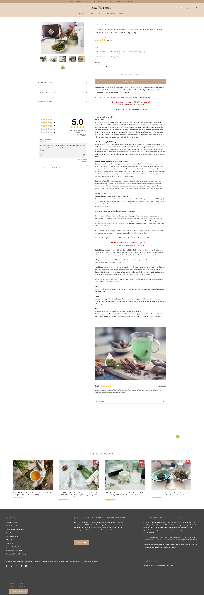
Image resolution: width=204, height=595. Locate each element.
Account (179, 7)
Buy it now (130, 82)
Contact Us (9, 533)
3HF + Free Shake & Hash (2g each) (107, 52)
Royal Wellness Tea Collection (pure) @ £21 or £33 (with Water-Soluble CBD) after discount (32, 494)
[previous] (6, 477)
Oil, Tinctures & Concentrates (15, 526)
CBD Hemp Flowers (12, 522)
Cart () (195, 8)
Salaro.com (21, 587)
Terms (122, 14)
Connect (111, 14)
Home (81, 14)
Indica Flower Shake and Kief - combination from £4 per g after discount (171, 494)
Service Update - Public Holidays (16, 554)
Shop (91, 14)
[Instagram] (16, 566)
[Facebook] (6, 566)
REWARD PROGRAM (18, 591)
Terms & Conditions (12, 536)
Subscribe (81, 543)
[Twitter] (11, 566)
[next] (197, 477)
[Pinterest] (21, 566)
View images (101, 401)
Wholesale (9, 540)
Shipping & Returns (47, 83)
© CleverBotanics (15, 584)
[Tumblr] (31, 566)
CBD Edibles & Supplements (15, 529)
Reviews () (98, 43)
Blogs (100, 14)
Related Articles (45, 102)
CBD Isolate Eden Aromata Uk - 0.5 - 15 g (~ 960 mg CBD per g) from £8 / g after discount (125, 495)
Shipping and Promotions (14, 550)
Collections (9, 543)
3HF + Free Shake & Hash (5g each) (107, 57)
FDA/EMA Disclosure (47, 92)
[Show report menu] (84, 155)
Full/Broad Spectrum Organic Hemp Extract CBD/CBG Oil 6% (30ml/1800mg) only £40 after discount (79, 495)
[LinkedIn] (26, 566)
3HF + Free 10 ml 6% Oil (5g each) (134, 52)
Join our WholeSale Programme (16, 547)
